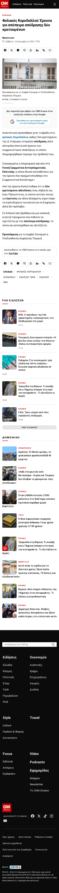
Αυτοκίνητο (10, 737)
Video (34, 754)
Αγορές (34, 683)
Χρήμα (34, 671)
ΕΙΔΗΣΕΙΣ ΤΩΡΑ (27, 277)
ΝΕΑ (5, 282)
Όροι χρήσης (9, 837)
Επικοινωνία (41, 849)
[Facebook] (32, 816)
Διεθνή (34, 689)
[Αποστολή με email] (50, 50)
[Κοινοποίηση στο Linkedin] (37, 50)
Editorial (8, 761)
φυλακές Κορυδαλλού (15, 137)
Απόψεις (8, 767)
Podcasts (37, 762)
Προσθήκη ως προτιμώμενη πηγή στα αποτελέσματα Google (31, 121)
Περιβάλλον (10, 695)
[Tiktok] (45, 816)
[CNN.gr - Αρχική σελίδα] (6, 808)
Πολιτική (27, 4)
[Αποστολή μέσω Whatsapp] (31, 50)
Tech (6, 689)
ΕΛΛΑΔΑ (6, 15)
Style (7, 718)
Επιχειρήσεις (38, 677)
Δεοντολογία (24, 837)
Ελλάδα (7, 665)
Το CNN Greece (39, 790)
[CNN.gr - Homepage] (4, 4)
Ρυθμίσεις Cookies (44, 837)
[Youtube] (5, 820)
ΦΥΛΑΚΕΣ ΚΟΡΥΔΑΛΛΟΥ (29, 271)
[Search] (53, 644)
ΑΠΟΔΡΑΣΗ (9, 277)
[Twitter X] (39, 816)
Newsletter (36, 784)
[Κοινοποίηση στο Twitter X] (11, 50)
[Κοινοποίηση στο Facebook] (5, 50)
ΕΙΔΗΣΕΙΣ (44, 277)
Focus (7, 754)
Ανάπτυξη (36, 665)
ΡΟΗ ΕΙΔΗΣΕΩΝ (13, 300)
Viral (5, 701)
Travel (35, 718)
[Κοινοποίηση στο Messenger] (18, 50)
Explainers (9, 773)
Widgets (35, 778)
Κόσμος (7, 671)
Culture (7, 725)
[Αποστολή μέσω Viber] (24, 50)
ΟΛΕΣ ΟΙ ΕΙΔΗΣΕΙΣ (29, 427)
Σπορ (6, 683)
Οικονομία (39, 4)
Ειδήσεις (17, 4)
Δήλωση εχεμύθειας (12, 843)
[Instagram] (51, 816)
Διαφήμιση (8, 856)
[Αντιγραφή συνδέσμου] (44, 50)
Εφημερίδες (39, 770)
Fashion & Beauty (13, 731)
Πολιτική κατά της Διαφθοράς (17, 849)
